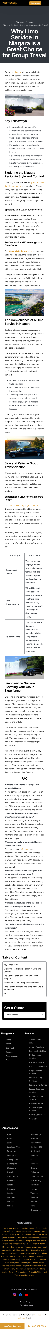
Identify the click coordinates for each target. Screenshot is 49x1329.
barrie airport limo (9, 1238)
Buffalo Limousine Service (36, 1266)
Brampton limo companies (13, 1247)
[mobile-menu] (45, 3)
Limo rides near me (17, 1231)
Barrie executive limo (11, 1259)
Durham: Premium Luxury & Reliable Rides (24, 1272)
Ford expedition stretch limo (35, 1244)
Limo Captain (39, 1315)
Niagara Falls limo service (20, 251)
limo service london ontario (28, 1238)
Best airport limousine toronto (34, 1241)
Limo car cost (6, 1253)
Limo (31, 22)
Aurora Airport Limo (17, 1266)
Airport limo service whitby (13, 1244)
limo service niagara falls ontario (23, 505)
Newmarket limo (22, 1250)
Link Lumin (22, 1318)
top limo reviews (15, 1241)
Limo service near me (10, 1228)
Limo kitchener (21, 1263)
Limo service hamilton (33, 1231)
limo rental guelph (8, 1250)
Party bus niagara (27, 1228)
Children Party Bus (11, 1269)
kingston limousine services (35, 1247)
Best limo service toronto (37, 1234)
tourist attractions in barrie (15, 1256)
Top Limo (20, 22)
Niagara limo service (38, 1250)
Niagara (17, 72)
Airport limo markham (28, 1259)
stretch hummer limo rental (23, 1253)
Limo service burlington (37, 1256)
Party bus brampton (20, 1234)
